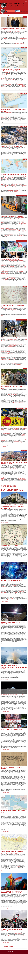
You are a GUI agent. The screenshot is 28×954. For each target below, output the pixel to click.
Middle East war (8, 186)
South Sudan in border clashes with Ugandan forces (13, 306)
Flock (22, 222)
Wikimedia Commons (5, 403)
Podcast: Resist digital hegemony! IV (13, 427)
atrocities (8, 935)
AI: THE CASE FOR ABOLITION (11, 580)
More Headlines (8, 486)
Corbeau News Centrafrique (18, 402)
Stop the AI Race (7, 281)
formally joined (7, 72)
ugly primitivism (10, 346)
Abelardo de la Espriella (20, 75)
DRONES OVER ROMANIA (10, 545)
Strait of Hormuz (20, 183)
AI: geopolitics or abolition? (10, 338)
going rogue (9, 227)
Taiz (20, 118)
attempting (8, 353)
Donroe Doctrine (13, 468)
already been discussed (9, 79)
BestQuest (16, 191)
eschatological (20, 599)
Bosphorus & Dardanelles (17, 184)
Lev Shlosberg (17, 31)
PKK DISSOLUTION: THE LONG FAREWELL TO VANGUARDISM (11, 892)
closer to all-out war (8, 112)
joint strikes (19, 477)
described (18, 866)
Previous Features (8, 946)
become (6, 185)
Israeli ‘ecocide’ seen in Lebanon (12, 146)
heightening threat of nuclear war (7, 218)
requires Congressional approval (13, 83)
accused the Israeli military (6, 148)
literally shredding (10, 277)
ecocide (2, 151)
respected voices (4, 271)
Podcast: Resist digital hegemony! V (13, 216)
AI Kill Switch (21, 274)
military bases (3, 478)
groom (12, 353)
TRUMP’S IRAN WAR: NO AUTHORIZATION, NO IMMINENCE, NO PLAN (14, 667)
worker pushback (7, 593)
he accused (23, 86)
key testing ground (22, 479)
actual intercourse (4, 178)
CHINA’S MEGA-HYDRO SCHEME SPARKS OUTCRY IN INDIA (12, 852)
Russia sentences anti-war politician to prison (13, 29)
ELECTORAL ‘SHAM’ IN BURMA (11, 729)
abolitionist (11, 234)
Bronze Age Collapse (17, 189)
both (21, 186)
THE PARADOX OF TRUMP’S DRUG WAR (13, 811)
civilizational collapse (17, 187)
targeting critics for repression (10, 596)
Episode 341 (10, 190)
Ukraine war (16, 186)
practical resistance (6, 235)
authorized (3, 77)
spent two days (20, 84)
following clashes (13, 309)
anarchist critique (8, 594)
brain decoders (9, 224)
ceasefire (3, 113)
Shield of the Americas (5, 74)
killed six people (4, 117)
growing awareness (20, 217)
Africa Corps (14, 390)
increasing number (20, 474)
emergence (12, 344)
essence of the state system (14, 360)
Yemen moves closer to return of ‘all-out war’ (13, 110)
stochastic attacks (18, 344)
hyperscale (15, 429)
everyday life (21, 235)
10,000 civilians (8, 308)
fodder (10, 354)
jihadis (7, 228)
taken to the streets (18, 933)
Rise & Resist (18, 230)
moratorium (4, 586)
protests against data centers (11, 339)
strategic (13, 185)
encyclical (13, 587)
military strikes (22, 935)
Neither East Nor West (5, 359)
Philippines (13, 358)
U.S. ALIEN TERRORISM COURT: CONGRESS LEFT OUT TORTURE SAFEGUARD (12, 506)
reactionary (7, 351)
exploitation (3, 347)
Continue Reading (5, 522)
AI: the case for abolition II (10, 259)
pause (8, 429)
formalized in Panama (7, 84)
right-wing (3, 475)
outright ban (23, 434)
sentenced (9, 31)
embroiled (24, 185)
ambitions (21, 356)
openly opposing (23, 38)
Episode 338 (23, 360)
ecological (8, 599)
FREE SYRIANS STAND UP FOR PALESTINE (11, 929)
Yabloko (5, 38)
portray (23, 354)
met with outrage (6, 433)
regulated (15, 592)
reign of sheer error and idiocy (10, 278)
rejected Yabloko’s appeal (12, 40)
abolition (20, 442)
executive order (16, 428)
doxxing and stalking (22, 223)
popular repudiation (17, 441)
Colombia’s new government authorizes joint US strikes (10, 70)
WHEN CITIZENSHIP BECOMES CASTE (11, 768)
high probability (20, 271)
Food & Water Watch (14, 445)
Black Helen (11, 177)
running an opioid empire (12, 394)
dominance (3, 357)
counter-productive (12, 345)
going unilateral (6, 274)
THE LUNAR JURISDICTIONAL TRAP (13, 695)
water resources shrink (11, 262)
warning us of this (4, 273)
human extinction (11, 266)
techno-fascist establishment (12, 229)
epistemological (13, 599)
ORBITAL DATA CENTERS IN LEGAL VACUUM (13, 622)
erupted (10, 118)
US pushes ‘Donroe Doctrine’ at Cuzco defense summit (14, 463)
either (2, 186)
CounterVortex (18, 190)
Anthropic (14, 585)
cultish (2, 351)
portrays (6, 177)
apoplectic (9, 176)
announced (3, 75)
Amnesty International (19, 43)
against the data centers (12, 260)
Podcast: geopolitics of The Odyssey (13, 174)
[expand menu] (26, 2)
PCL (22, 89)
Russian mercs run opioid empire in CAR (13, 387)
